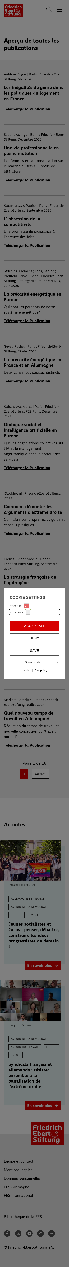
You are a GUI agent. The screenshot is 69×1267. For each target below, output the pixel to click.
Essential (16, 606)
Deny (34, 638)
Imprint (26, 670)
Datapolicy (40, 670)
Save (34, 650)
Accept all (34, 625)
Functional (17, 612)
